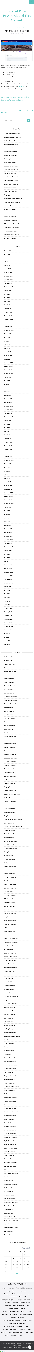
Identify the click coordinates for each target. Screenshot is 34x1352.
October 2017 (8, 622)
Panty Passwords (9, 1043)
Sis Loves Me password (10, 1329)
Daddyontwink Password (11, 227)
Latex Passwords (9, 978)
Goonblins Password (10, 173)
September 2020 (9, 503)
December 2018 (8, 572)
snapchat (22, 1329)
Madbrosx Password (10, 205)
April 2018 (7, 601)
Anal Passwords (9, 675)
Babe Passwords (9, 693)
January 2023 (8, 402)
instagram (8, 1305)
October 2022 (8, 413)
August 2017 (8, 630)
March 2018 (7, 604)
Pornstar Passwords (10, 1068)
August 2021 (8, 464)
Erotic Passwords (9, 834)
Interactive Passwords (10, 953)
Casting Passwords (10, 765)
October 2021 (8, 456)
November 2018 (8, 576)
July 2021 (7, 467)
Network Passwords (10, 1032)
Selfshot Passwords (10, 1108)
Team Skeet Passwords (11, 1173)
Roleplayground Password (12, 202)
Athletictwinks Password (11, 224)
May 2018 (7, 597)
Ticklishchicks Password (11, 234)
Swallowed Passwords (10, 1162)
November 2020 (8, 496)
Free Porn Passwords (17, 28)
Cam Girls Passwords (10, 758)
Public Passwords (9, 1079)
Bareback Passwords (10, 704)
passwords (9, 100)
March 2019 (7, 561)
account (5, 96)
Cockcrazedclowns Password (12, 137)
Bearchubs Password (10, 220)
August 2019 (8, 550)
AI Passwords (8, 667)
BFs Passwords (8, 714)
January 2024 (8, 359)
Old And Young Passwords (12, 1036)
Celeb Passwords (9, 769)
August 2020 (8, 507)
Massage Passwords (10, 1007)
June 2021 (7, 471)
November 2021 (8, 453)
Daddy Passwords (9, 808)
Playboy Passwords (10, 1061)
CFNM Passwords (9, 772)
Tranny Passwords (9, 1198)
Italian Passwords (9, 964)
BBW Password (8, 707)
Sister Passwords (9, 1119)
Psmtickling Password (10, 231)
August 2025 (8, 290)
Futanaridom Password (11, 169)
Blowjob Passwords (10, 736)
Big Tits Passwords (10, 718)
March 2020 (7, 525)
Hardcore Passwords (10, 924)
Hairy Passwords (9, 917)
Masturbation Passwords (11, 1011)
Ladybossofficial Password (12, 133)
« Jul (16, 1273)
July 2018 (7, 590)
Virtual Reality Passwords (11, 1220)
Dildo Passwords (9, 823)
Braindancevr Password (11, 166)
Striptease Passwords (10, 1159)
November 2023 (8, 366)
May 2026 (7, 261)
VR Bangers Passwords (11, 1227)
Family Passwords (9, 852)
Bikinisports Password (10, 191)
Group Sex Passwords (10, 913)
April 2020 (7, 521)
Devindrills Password (10, 155)
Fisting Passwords (9, 862)
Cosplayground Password (11, 195)
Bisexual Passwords (10, 722)
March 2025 (7, 308)
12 (13, 1261)
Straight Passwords (10, 1151)
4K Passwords (8, 660)
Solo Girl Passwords (10, 1133)
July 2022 (7, 424)
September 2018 (9, 583)
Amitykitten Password (17, 30)
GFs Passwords (8, 899)
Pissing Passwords (9, 1058)
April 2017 (7, 644)
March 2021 (7, 482)
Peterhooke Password (10, 151)
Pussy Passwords (9, 1083)
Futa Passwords (9, 881)
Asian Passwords (9, 682)
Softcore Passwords (10, 1130)
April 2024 (7, 348)
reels (30, 1320)
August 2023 (8, 377)
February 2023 (8, 399)
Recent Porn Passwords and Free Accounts (17, 15)
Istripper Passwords (10, 960)
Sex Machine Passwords (11, 1112)
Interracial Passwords (10, 956)
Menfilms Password (10, 238)
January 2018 (8, 612)
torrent (17, 100)
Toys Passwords (9, 1195)
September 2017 (9, 626)
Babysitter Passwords (10, 696)
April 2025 (7, 305)
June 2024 (7, 341)
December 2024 (8, 319)
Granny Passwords (9, 906)
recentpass (20, 33)
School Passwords (9, 1104)
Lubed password (13, 1308)
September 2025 (9, 287)
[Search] (28, 120)
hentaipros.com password (25, 1299)
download (27, 1294)
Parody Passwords (9, 1047)
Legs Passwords (9, 989)
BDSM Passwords (9, 711)
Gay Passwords (8, 891)
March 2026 (7, 269)
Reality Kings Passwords (11, 1086)
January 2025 (8, 315)
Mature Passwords (9, 1014)
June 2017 (7, 637)
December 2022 (8, 406)
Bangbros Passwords (10, 700)
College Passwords (9, 783)
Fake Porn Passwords (10, 848)
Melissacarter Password (26, 111)
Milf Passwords (8, 1021)
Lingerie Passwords (10, 1000)
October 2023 (8, 370)
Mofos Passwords (9, 1025)
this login (21, 86)
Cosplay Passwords (10, 787)
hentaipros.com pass (7, 1299)
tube (31, 1332)
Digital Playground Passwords (13, 819)
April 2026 (7, 265)
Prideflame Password (10, 216)
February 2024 (8, 355)
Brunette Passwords (10, 751)
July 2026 (7, 254)
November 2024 (8, 323)
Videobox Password (10, 209)
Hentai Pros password (11, 1302)
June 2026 (7, 258)
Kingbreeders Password (11, 144)
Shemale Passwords (10, 1115)
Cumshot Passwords (10, 801)
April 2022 (7, 435)
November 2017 (8, 619)
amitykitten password (18, 97)
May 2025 (7, 301)
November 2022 (8, 409)
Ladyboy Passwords (10, 974)
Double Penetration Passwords (13, 826)
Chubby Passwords (10, 776)
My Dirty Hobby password (11, 1311)
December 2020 (8, 492)
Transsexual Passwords (11, 1202)
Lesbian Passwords (10, 992)
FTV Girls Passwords (10, 877)
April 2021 (7, 478)
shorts (28, 1326)
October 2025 (8, 283)
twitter (20, 100)
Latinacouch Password (11, 184)
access (4, 1288)
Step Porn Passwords (10, 1148)
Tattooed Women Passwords (12, 1169)
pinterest (13, 1317)
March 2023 (7, 395)
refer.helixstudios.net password (13, 1326)
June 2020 (7, 514)
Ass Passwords (8, 689)
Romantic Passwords (10, 1097)
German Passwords (10, 895)
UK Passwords (8, 1209)
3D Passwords (8, 657)
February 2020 (8, 529)
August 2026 (8, 250)
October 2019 (8, 543)
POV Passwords (8, 1072)
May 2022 (7, 431)
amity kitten (10, 96)
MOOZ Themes (13, 1347)
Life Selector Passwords (11, 996)
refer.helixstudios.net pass (17, 1323)
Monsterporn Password (11, 177)
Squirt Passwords (9, 1141)
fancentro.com (12, 1297)
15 (24, 1261)
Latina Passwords (9, 985)
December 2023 (8, 362)
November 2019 (8, 539)
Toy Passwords (8, 1191)
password (3, 100)
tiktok (29, 1329)
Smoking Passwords (10, 1126)
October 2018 (8, 579)
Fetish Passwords (9, 859)
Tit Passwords (8, 1188)
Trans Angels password (15, 1332)
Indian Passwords (9, 949)
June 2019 (7, 557)
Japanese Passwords (10, 967)
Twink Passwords (9, 1206)
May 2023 (7, 388)
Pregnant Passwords (10, 1076)
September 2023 (9, 373)
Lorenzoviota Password (11, 148)
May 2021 (7, 474)
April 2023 (7, 391)
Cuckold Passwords (10, 797)
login (18, 99)
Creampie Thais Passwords (12, 794)
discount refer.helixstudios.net (13, 1294)
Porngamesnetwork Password (13, 198)
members (22, 99)
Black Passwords (9, 729)
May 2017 (7, 641)
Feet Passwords (9, 855)
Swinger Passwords (10, 1166)
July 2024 (7, 337)
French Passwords (9, 873)
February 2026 (8, 272)
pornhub (21, 1317)
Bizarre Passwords (9, 725)
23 (28, 1264)
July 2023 (7, 380)
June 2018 (7, 594)
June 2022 (7, 427)
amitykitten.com (11, 99)
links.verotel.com (18, 1305)
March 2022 (7, 438)
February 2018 (8, 608)
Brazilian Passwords (10, 740)
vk (23, 100)
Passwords (7, 1054)
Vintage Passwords (9, 1216)
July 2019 (7, 554)
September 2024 (9, 330)
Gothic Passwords (9, 902)
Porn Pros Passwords (10, 1065)
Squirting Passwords (10, 1144)
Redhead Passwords (10, 1094)
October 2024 (8, 326)
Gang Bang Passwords (11, 884)
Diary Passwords (9, 816)
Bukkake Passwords (10, 754)
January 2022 (8, 445)
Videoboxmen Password (11, 213)
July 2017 (7, 633)
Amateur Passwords (10, 671)
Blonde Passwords (9, 732)
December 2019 (8, 536)
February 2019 (8, 565)
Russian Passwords (10, 1101)
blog (8, 1291)
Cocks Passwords (9, 779)
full (25, 1297)
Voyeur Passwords (9, 1224)
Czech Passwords (9, 805)
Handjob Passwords (10, 920)
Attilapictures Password (11, 180)
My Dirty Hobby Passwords (12, 1029)
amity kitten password (18, 96)
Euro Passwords (9, 837)
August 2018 (8, 586)
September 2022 (9, 417)
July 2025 (7, 294)
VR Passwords (8, 1231)
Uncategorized (8, 1213)
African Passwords (9, 664)
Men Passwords (8, 1018)
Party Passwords (9, 1050)
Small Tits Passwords (10, 1123)
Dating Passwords (9, 812)
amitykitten (9, 97)
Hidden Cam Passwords (11, 938)
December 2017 (8, 615)
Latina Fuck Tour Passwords (12, 982)
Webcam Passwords (10, 1234)
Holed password (25, 1302)
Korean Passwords (9, 971)
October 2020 (8, 500)
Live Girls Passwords (10, 1003)
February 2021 (8, 485)
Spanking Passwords (10, 1137)
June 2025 (7, 297)
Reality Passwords (9, 1090)
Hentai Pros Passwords (11, 935)
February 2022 (8, 442)
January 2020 (8, 532)
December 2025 (8, 276)
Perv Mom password (26, 1314)
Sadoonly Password (10, 162)
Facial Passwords (9, 844)
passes (29, 99)
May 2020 (7, 518)
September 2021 (9, 460)
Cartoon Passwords (10, 761)
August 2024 (8, 334)
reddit (13, 100)
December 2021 (8, 449)
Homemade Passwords (11, 942)
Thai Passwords (9, 1180)
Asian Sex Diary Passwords (12, 686)
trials (26, 1332)
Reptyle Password (9, 140)
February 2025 (8, 312)
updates (13, 1335)
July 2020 (7, 511)
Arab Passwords (9, 678)
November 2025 (8, 279)
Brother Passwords (9, 747)
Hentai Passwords (9, 931)
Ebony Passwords (9, 830)
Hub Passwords (8, 946)
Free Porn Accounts (10, 866)
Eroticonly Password (10, 159)
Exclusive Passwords (10, 841)
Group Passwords (9, 909)
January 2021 (8, 489)
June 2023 (7, 384)
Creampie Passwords (10, 790)
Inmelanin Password (10, 187)
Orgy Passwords (9, 1039)
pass (26, 99)
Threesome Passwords (11, 1184)
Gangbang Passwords (10, 888)
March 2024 (7, 352)
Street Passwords (9, 1155)
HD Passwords (8, 927)
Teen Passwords (9, 1177)
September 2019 (9, 547)
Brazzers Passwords (10, 743)
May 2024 (7, 344)
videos (20, 1335)
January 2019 (8, 568)
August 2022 (8, 420)
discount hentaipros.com (19, 1291)
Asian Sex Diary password (24, 1288)
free (16, 99)
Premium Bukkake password (11, 1320)
